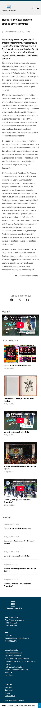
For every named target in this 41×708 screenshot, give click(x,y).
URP (6, 633)
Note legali (9, 690)
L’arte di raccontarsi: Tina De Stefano (17, 432)
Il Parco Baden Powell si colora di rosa (17, 365)
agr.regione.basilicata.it (13, 653)
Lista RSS (8, 687)
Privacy (7, 693)
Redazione (8, 675)
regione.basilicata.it (12, 650)
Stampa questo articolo (28, 276)
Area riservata (10, 696)
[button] (37, 7)
